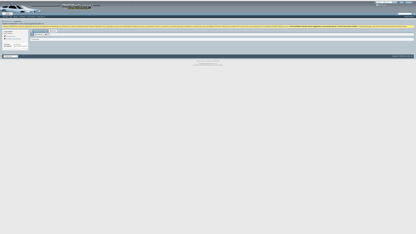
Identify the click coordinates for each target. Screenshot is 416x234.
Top (412, 56)
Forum (8, 14)
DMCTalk (401, 56)
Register (409, 2)
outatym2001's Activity (40, 31)
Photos (48, 34)
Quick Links (40, 16)
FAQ (11, 16)
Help (401, 2)
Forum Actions (31, 16)
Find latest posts (10, 36)
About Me (53, 31)
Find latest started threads (13, 39)
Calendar (15, 16)
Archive (407, 56)
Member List (7, 21)
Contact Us (395, 56)
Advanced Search (409, 16)
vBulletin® (207, 63)
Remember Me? (382, 5)
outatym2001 (40, 34)
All (32, 34)
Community (22, 16)
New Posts (5, 16)
